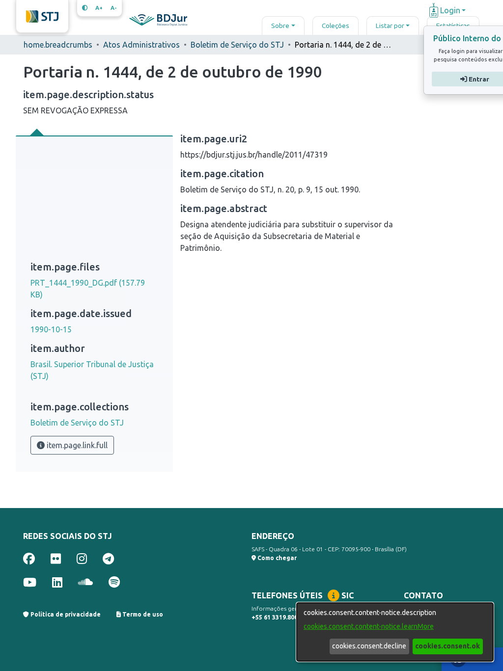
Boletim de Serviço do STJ (237, 44)
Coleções (335, 25)
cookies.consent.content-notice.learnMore (369, 626)
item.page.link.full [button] (76, 445)
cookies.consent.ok (447, 646)
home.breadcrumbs (58, 44)
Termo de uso (142, 614)
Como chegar (276, 558)
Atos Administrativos (141, 44)
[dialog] (395, 632)
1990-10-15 (51, 329)
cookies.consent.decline (369, 646)
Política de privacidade (65, 614)
